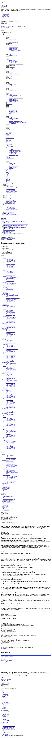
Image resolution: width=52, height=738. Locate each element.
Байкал (4, 270)
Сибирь (9, 238)
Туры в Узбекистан (10, 207)
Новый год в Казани (13, 112)
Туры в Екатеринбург (11, 431)
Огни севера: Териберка (6, 660)
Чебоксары (8, 180)
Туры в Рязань (9, 374)
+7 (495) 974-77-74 (10, 26)
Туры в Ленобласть (10, 386)
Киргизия (11, 213)
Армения (5, 489)
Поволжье (8, 140)
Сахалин (8, 157)
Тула (7, 174)
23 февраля (11, 231)
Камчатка (8, 125)
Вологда (5, 287)
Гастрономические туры (21, 225)
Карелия (5, 329)
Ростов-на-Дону (9, 144)
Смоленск (8, 169)
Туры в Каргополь (13, 48)
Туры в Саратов (9, 358)
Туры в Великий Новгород (15, 68)
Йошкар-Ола (9, 104)
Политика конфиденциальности (8, 736)
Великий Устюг (6, 282)
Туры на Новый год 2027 (9, 726)
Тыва (7, 175)
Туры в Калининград (13, 118)
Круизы (10, 222)
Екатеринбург (6, 293)
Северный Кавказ (10, 158)
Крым (7, 134)
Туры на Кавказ (9, 391)
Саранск (8, 156)
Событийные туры (13, 96)
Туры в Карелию (10, 330)
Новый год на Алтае (13, 40)
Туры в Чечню (9, 395)
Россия (5, 238)
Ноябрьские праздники (20, 227)
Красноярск (8, 133)
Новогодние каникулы (11, 299)
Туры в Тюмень (12, 164)
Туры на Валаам (9, 336)
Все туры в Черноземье (11, 441)
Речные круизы (9, 193)
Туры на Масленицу (13, 99)
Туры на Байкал (12, 60)
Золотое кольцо (6, 702)
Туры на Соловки (13, 49)
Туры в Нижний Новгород (12, 349)
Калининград (6, 316)
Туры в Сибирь (12, 163)
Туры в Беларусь (10, 186)
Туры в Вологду (12, 84)
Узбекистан (6, 469)
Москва (7, 135)
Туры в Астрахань (13, 55)
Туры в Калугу (9, 324)
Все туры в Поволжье (11, 355)
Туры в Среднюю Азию (11, 476)
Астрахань (5, 268)
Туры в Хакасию (12, 167)
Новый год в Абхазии (11, 201)
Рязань (7, 145)
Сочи (7, 172)
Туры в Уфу (8, 434)
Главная (5, 5)
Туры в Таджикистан (11, 479)
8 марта (9, 232)
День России (13, 234)
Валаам (10, 132)
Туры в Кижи (9, 335)
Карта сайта (18, 736)
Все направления (5, 710)
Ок (1, 11)
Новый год (11, 228)
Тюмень (8, 176)
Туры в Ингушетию (10, 394)
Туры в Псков (9, 367)
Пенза (7, 139)
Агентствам (6, 16)
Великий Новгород (7, 276)
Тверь (7, 173)
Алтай (4, 258)
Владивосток (6, 285)
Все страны (3, 218)
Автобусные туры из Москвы (15, 151)
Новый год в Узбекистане (12, 209)
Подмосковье (9, 141)
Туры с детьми (14, 226)
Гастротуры (6, 730)
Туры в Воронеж (12, 90)
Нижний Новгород (10, 138)
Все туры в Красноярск (6, 679)
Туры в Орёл (9, 445)
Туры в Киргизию (10, 478)
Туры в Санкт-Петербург (14, 150)
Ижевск (8, 102)
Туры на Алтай (12, 39)
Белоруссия (6, 460)
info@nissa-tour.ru (4, 685)
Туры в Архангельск (13, 47)
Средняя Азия (6, 475)
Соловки (8, 170)
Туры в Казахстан (10, 482)
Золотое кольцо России (8, 294)
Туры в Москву (9, 340)
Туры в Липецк (9, 443)
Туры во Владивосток (14, 79)
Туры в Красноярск (13, 166)
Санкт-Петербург (7, 379)
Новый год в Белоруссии (12, 191)
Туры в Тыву (12, 168)
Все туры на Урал (10, 430)
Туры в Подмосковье (11, 363)
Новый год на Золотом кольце (16, 98)
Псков (7, 142)
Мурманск (8, 136)
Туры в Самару (9, 360)
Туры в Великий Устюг (14, 73)
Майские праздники (13, 42)
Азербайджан (6, 488)
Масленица (12, 230)
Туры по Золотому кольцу (15, 95)
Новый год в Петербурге (14, 153)
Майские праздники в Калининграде (17, 122)
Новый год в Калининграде (15, 121)
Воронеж (5, 292)
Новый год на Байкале (14, 62)
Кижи (10, 130)
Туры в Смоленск (10, 409)
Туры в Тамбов (9, 446)
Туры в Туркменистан (11, 481)
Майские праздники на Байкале (16, 64)
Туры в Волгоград (10, 357)
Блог (4, 17)
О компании (6, 14)
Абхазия (5, 454)
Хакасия (8, 179)
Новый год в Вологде (14, 85)
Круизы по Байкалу (13, 61)
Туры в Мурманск (10, 345)
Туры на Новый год (10, 260)
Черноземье (8, 181)
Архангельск (6, 262)
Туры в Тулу (9, 423)
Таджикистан (14, 214)
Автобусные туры (13, 110)
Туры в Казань (12, 108)
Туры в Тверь (9, 418)
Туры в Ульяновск (10, 361)
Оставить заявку (16, 522)
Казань (4, 309)
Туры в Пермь (9, 432)
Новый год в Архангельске (15, 50)
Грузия (4, 490)
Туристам (5, 15)
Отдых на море (12, 123)
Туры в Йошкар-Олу (10, 306)
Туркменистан (14, 215)
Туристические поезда (14, 101)
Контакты (5, 7)
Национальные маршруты (22, 224)
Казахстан (11, 212)
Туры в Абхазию (10, 198)
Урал (7, 178)
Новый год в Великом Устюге (15, 74)
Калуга (7, 124)
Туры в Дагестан (10, 392)
